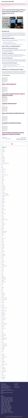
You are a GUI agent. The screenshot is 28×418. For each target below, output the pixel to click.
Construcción (3, 192)
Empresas (3, 228)
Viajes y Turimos (4, 375)
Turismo (3, 365)
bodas (11, 397)
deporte (6, 401)
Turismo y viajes (4, 368)
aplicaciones (3, 157)
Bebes (2, 164)
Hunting (3, 258)
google (6, 403)
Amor (2, 153)
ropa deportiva (9, 408)
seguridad (3, 336)
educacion (2, 402)
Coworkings (3, 199)
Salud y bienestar (4, 335)
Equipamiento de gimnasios (4, 385)
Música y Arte (3, 293)
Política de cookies (16, 387)
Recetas (3, 316)
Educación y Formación (4, 219)
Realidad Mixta (3, 313)
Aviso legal (15, 385)
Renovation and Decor (4, 323)
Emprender (3, 222)
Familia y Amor (3, 238)
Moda (2, 283)
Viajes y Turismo (4, 377)
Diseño (2, 215)
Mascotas (3, 280)
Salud (2, 332)
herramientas (3, 251)
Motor (2, 286)
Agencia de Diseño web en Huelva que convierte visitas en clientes (6, 387)
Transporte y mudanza (4, 364)
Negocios (3, 296)
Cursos (2, 203)
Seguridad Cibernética (4, 338)
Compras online (3, 186)
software (3, 349)
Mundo (2, 290)
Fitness (2, 241)
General (3, 248)
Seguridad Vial (3, 339)
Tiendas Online (3, 361)
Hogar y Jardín (3, 254)
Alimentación (3, 151)
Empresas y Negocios (4, 231)
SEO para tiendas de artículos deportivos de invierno (7, 393)
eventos (9, 402)
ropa (5, 408)
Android (3, 154)
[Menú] (26, 1)
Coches (3, 180)
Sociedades (3, 348)
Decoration (3, 206)
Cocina (2, 183)
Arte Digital (3, 160)
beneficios (5, 397)
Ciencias (3, 177)
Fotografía (3, 244)
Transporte (3, 362)
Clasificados (3, 179)
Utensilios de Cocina (4, 371)
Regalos (3, 322)
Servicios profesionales (4, 345)
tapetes (2, 412)
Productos (3, 306)
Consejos (3, 190)
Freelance (3, 245)
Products (3, 309)
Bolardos (3, 170)
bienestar (9, 397)
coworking (2, 401)
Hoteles (3, 257)
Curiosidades (3, 202)
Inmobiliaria (3, 264)
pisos (6, 407)
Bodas (2, 167)
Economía (3, 216)
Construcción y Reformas (5, 193)
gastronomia (2, 403)
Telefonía (3, 358)
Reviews (3, 326)
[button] (11, 144)
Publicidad (3, 312)
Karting (2, 270)
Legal (2, 271)
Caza (2, 173)
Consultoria (3, 196)
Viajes (2, 374)
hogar (8, 403)
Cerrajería (3, 176)
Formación (3, 242)
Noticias (3, 300)
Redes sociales (3, 319)
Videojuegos (3, 378)
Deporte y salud (4, 209)
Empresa (3, 225)
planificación (10, 407)
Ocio (2, 303)
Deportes (3, 212)
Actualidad (3, 150)
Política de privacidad (17, 386)
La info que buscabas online (7, 1)
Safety (2, 329)
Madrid (2, 274)
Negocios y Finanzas (4, 297)
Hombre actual (3, 255)
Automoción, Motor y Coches (5, 163)
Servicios (3, 342)
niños (4, 407)
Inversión (3, 268)
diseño (11, 401)
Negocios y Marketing (4, 299)
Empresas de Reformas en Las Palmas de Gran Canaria (7, 391)
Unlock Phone (11, 412)
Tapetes (3, 351)
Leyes (2, 273)
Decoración (3, 205)
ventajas (2, 413)
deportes (9, 401)
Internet (3, 267)
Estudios (3, 235)
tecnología (3, 355)
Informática (3, 261)
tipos (8, 412)
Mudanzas (3, 287)
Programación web (4, 310)
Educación (3, 218)
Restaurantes (3, 325)
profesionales (2, 408)
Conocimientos (3, 189)
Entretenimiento (4, 232)
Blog (2, 166)
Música (2, 407)
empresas (6, 402)
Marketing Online (4, 277)
